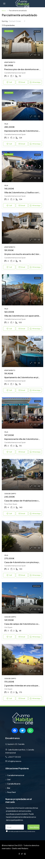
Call (10, 82)
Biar (8, 788)
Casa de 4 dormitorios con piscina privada (24, 562)
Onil (8, 779)
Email (23, 82)
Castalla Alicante (13, 784)
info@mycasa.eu (14, 761)
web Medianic (23, 848)
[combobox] (17, 21)
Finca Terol (11, 792)
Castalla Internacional (15, 775)
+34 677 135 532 (14, 757)
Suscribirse (34, 827)
